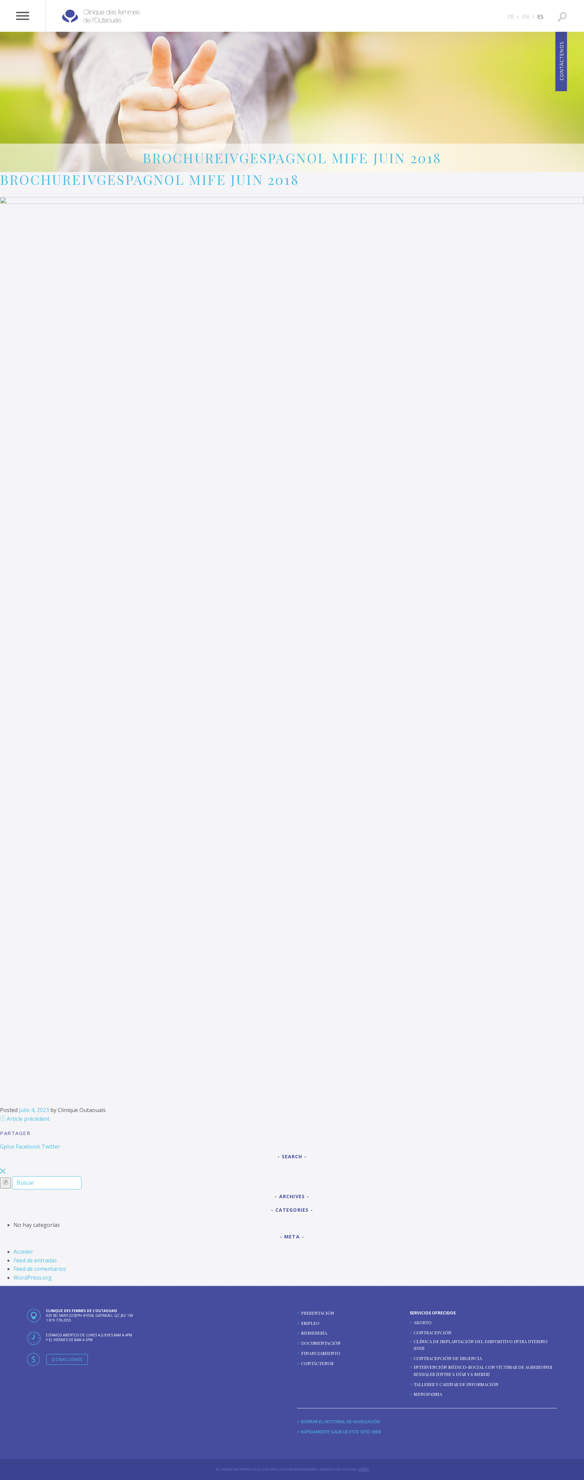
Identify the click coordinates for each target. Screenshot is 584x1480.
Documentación (321, 1343)
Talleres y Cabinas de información (456, 1384)
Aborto (423, 1322)
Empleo (310, 1323)
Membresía (314, 1333)
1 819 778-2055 (58, 1320)
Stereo (364, 1469)
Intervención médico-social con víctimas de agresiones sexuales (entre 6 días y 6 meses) (483, 1370)
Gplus (7, 1146)
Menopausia (428, 1394)
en (525, 17)
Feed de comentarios (40, 1269)
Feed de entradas (35, 1260)
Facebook (28, 1146)
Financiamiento (320, 1353)
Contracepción (433, 1332)
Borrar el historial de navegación (340, 1422)
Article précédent (27, 1119)
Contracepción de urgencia (448, 1358)
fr (511, 17)
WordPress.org (33, 1277)
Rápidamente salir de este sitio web (341, 1432)
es (540, 17)
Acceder (23, 1251)
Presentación (317, 1313)
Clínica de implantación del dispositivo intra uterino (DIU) (481, 1344)
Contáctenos (317, 1363)
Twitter (51, 1146)
